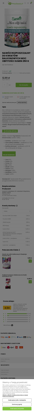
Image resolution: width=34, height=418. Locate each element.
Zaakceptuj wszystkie (17, 409)
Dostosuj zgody (17, 404)
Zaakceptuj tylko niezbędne (17, 400)
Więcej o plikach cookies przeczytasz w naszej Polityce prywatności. (15, 395)
